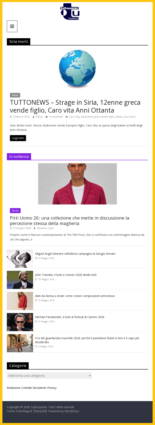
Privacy (52, 388)
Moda (15, 210)
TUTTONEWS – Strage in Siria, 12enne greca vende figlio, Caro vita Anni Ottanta (75, 106)
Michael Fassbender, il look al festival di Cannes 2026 (69, 317)
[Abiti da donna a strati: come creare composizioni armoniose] (20, 294)
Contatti (26, 388)
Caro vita (74, 116)
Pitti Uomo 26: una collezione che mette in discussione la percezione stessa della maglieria (69, 220)
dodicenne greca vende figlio (97, 116)
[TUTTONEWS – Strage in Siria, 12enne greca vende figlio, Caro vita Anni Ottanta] (77, 51)
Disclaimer (39, 388)
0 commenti (56, 116)
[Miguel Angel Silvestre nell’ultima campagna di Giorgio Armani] (20, 252)
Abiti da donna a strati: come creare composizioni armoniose (75, 296)
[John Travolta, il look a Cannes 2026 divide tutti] (20, 273)
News (15, 95)
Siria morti (129, 116)
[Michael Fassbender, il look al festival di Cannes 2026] (20, 315)
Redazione (14, 388)
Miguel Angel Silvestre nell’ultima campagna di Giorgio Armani (75, 254)
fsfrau (39, 116)
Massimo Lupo (45, 228)
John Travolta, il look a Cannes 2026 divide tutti (65, 275)
